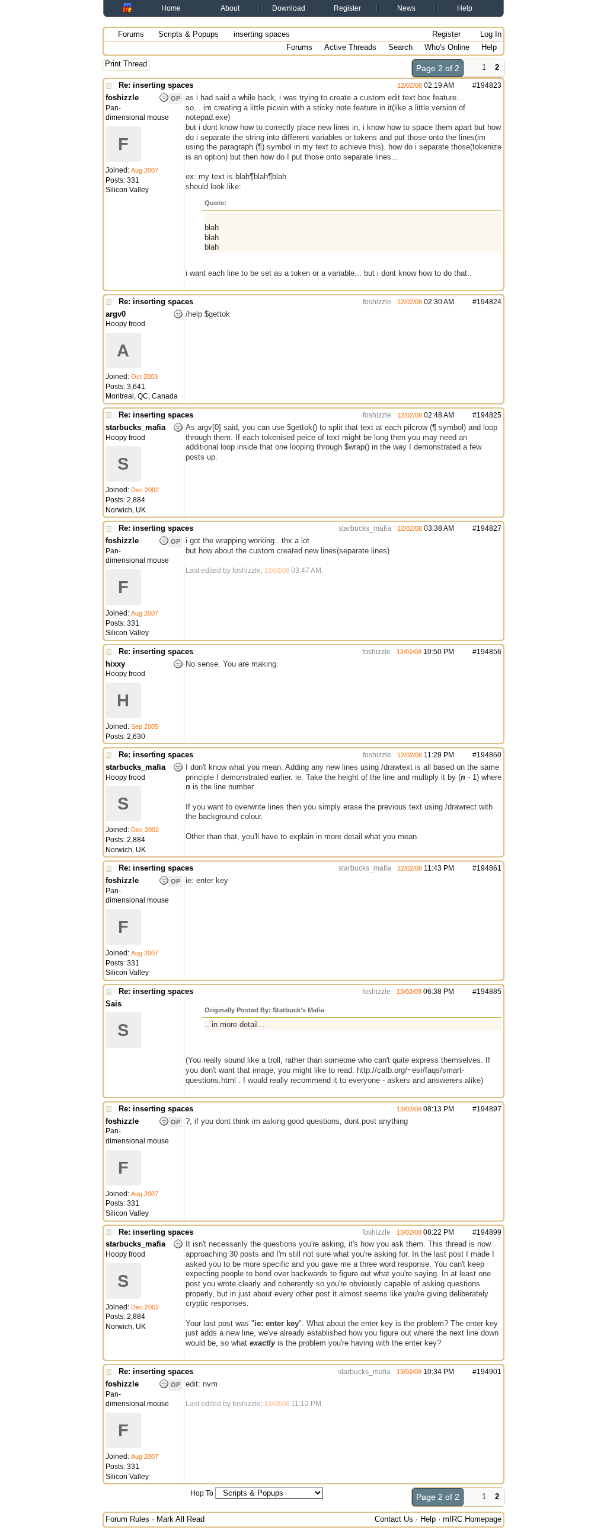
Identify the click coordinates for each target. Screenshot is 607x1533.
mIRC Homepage (472, 1519)
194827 (489, 528)
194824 (489, 302)
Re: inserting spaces (156, 85)
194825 (489, 415)
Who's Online (446, 47)
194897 (489, 1109)
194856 (489, 652)
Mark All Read (180, 1519)
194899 (489, 1232)
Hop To (201, 1493)
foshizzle (376, 302)
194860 (489, 755)
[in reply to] (386, 85)
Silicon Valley (127, 190)
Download (288, 8)
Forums (131, 34)
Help (464, 8)
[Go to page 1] (471, 68)
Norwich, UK (126, 510)
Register (347, 8)
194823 (489, 85)
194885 (489, 991)
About (230, 8)
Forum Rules (127, 1519)
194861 (489, 868)
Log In (489, 34)
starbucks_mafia (364, 528)
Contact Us (394, 1519)
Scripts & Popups (188, 34)
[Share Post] (460, 85)
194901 (489, 1372)
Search (400, 47)
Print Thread (126, 63)
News (406, 8)
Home (171, 8)
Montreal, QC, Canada (142, 396)
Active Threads (350, 47)
